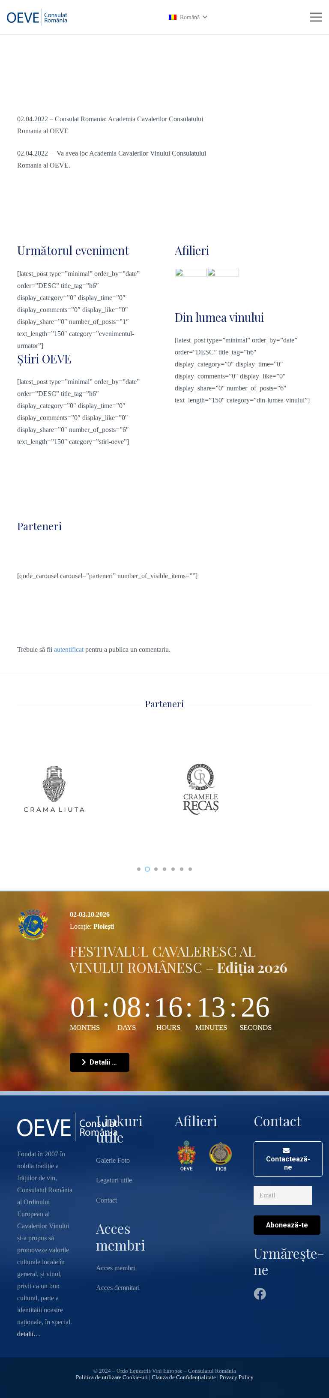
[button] (188, 17)
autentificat (69, 649)
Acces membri (115, 1268)
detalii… (28, 1334)
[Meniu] (316, 17)
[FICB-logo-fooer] (220, 1155)
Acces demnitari (118, 1287)
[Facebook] (260, 1294)
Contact (106, 1200)
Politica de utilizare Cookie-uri (112, 1377)
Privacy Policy (237, 1377)
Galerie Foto (113, 1160)
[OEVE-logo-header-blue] (39, 17)
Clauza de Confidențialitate (184, 1377)
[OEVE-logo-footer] (187, 1155)
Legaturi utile (114, 1180)
